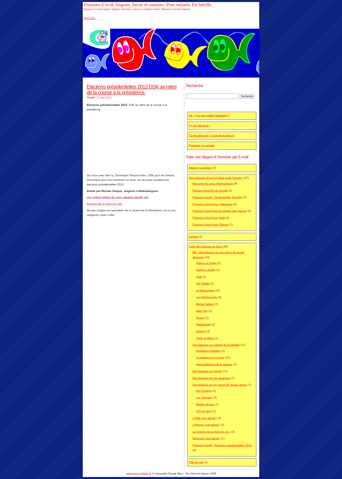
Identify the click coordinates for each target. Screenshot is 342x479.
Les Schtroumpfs (206, 297)
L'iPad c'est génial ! (205, 418)
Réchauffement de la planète (214, 364)
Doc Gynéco (204, 390)
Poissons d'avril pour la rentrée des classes (220, 211)
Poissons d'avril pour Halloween (212, 204)
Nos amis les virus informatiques (213, 183)
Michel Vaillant (205, 304)
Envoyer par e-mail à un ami (104, 203)
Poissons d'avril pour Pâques (211, 224)
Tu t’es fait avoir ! (199, 125)
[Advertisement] (133, 142)
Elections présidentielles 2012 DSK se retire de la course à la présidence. (132, 89)
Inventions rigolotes (208, 350)
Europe (193, 236)
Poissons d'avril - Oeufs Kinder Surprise (217, 197)
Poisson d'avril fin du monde (210, 190)
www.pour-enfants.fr (138, 473)
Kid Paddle (203, 283)
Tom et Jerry (204, 411)
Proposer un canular (201, 145)
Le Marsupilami (205, 290)
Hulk (199, 276)
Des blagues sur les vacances (211, 378)
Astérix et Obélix (206, 263)
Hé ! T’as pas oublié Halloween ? (209, 115)
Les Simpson (204, 397)
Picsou (200, 317)
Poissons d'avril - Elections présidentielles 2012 (222, 445)
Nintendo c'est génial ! (206, 438)
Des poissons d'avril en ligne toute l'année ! (216, 177)
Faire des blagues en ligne (205, 246)
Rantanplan (203, 324)
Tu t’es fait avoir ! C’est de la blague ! (212, 135)
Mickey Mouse (205, 404)
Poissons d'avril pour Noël (209, 217)
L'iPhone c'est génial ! (206, 424)
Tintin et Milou (205, 338)
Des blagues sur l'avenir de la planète (216, 344)
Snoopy (201, 331)
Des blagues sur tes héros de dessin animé (220, 384)
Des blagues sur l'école (207, 371)
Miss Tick (202, 310)
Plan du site (196, 462)
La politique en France (210, 357)
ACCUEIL (90, 18)
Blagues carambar (200, 167)
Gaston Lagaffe (206, 269)
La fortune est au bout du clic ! (212, 431)
